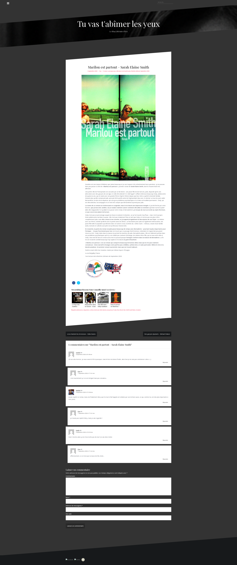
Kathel (78, 390)
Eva (100, 71)
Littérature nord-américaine (123, 71)
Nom (68, 497)
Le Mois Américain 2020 (96, 310)
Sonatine (138, 310)
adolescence (79, 310)
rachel (78, 353)
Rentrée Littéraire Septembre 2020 (140, 71)
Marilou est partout (108, 310)
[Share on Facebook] (73, 284)
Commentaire (70, 476)
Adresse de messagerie (74, 506)
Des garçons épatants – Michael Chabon (157, 334)
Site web (68, 514)
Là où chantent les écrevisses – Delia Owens (81, 334)
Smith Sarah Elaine (131, 310)
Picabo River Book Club (119, 310)
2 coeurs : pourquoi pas (109, 71)
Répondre (165, 362)
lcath (77, 430)
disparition (86, 310)
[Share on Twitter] (78, 284)
